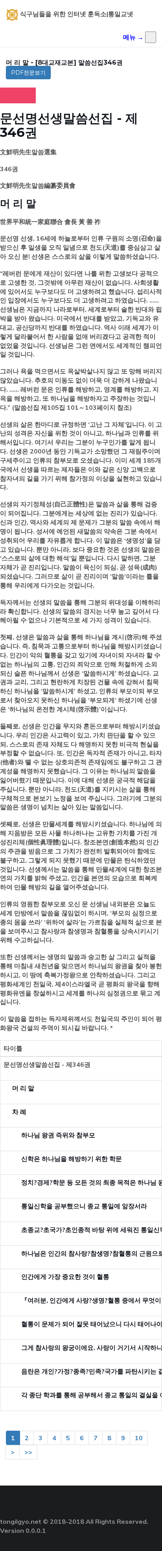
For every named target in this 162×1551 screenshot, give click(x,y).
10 (139, 1438)
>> (28, 1452)
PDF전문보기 (28, 72)
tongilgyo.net (20, 1521)
